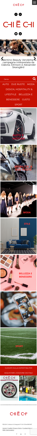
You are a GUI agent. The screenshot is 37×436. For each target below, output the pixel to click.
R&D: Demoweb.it (8, 430)
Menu (34, 2)
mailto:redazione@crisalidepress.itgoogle (16, 33)
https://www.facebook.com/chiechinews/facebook (16, 14)
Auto (5, 84)
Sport (18, 104)
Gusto (26, 99)
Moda (31, 84)
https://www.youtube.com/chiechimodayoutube (20, 33)
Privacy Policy (17, 428)
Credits (9, 428)
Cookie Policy (27, 428)
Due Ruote (18, 84)
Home (5, 428)
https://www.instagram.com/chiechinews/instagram (20, 14)
